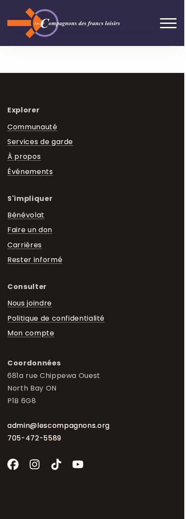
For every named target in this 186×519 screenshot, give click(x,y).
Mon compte (30, 333)
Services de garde (40, 142)
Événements (30, 172)
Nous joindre (29, 303)
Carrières (24, 245)
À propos (24, 156)
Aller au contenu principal (22, 14)
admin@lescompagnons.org (58, 425)
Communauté (32, 127)
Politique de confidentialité (56, 318)
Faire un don (29, 230)
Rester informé (34, 260)
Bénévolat (26, 215)
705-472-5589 (34, 438)
